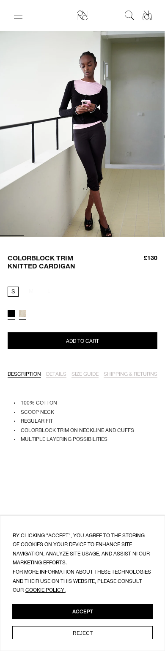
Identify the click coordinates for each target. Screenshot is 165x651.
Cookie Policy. (45, 590)
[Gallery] (82, 134)
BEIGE (22, 313)
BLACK (11, 313)
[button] (18, 15)
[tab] (24, 374)
